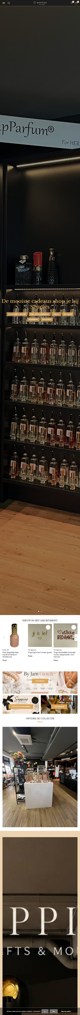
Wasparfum (33, 319)
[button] (4, 3)
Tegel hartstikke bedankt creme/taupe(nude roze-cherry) (64, 654)
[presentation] (3, 638)
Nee (54, 1011)
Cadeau (56, 314)
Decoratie (68, 314)
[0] (76, 3)
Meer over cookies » (66, 1011)
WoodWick (46, 319)
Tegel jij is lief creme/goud (40, 652)
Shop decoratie (59, 706)
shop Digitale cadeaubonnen (21, 706)
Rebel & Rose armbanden (39, 314)
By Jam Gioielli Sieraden (17, 314)
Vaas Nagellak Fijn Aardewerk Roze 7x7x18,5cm (10, 654)
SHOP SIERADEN (40, 681)
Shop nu (40, 722)
